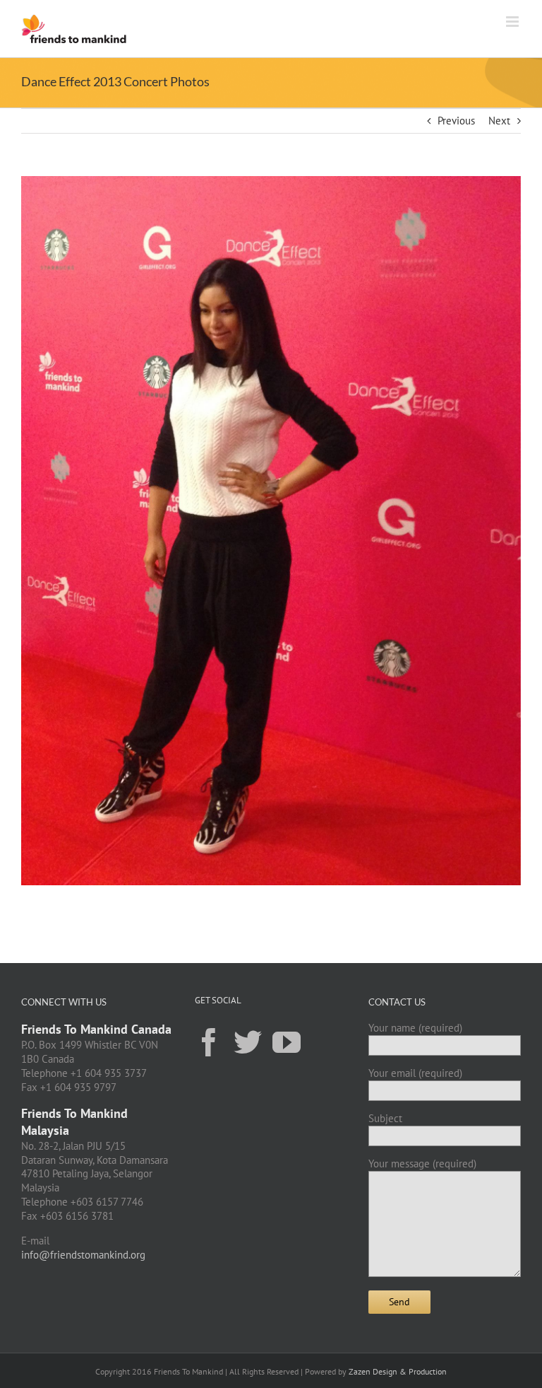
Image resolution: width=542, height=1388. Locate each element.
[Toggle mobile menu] (513, 21)
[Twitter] (248, 1041)
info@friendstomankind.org (83, 1254)
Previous (456, 120)
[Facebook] (209, 1041)
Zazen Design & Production (398, 1371)
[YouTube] (286, 1041)
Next (499, 120)
